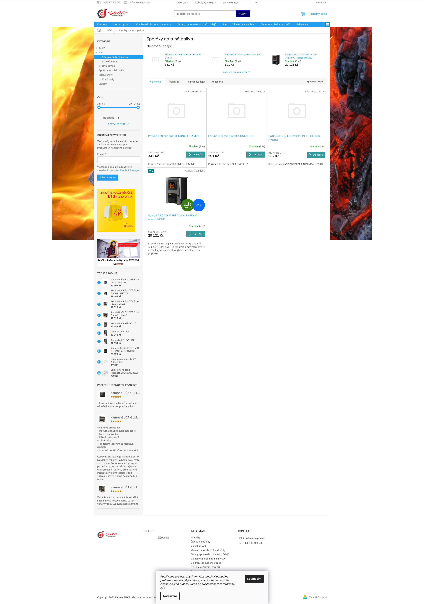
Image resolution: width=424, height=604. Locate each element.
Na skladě (111, 117)
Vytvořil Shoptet (318, 597)
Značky (103, 83)
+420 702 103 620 (253, 542)
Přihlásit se (108, 177)
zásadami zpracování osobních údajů (118, 170)
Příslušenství (106, 74)
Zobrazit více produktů (235, 72)
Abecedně (217, 81)
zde (162, 587)
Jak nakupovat (231, 2)
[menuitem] (102, 24)
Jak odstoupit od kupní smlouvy (208, 558)
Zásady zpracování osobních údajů (210, 554)
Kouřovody (108, 79)
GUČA (102, 48)
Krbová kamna (110, 61)
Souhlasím (254, 578)
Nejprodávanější (195, 81)
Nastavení (170, 596)
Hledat (243, 13)
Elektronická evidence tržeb (206, 562)
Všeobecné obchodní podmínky (208, 550)
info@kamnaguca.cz (254, 538)
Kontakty (183, 2)
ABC (101, 52)
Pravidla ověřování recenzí (205, 566)
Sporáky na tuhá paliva (115, 57)
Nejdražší (174, 81)
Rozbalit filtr (117, 124)
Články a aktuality (205, 2)
